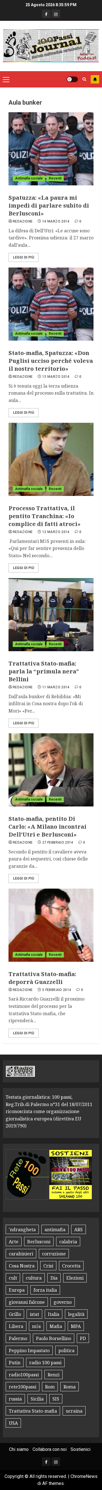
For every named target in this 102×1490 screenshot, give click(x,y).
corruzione (54, 1254)
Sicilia (37, 1399)
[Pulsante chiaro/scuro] (72, 79)
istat (34, 1314)
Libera (16, 1326)
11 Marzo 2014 (56, 687)
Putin (14, 1362)
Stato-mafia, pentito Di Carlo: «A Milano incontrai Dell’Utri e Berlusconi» (47, 826)
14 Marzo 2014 (56, 221)
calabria (68, 1242)
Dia (54, 1278)
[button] (6, 79)
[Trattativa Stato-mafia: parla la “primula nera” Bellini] (51, 614)
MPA (76, 1326)
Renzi (54, 1375)
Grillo (15, 1314)
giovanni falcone (27, 1302)
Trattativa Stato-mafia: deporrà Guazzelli (42, 978)
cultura (34, 1278)
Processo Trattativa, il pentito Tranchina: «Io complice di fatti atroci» (44, 516)
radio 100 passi (45, 1362)
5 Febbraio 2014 (56, 990)
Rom (50, 1387)
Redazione (23, 221)
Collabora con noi (50, 1449)
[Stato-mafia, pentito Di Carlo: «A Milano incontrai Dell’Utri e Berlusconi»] (51, 769)
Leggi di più (23, 257)
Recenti (55, 178)
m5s (36, 1326)
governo (63, 1302)
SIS (55, 1399)
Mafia (56, 1326)
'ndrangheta (22, 1229)
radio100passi (24, 1375)
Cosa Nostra (22, 1266)
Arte (13, 1242)
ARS (78, 1229)
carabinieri (21, 1254)
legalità (76, 1314)
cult (13, 1278)
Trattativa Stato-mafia (33, 1411)
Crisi (48, 1266)
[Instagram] (56, 14)
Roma (69, 1387)
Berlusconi (38, 1242)
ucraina (74, 1411)
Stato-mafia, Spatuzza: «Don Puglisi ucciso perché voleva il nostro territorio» (50, 360)
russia (15, 1399)
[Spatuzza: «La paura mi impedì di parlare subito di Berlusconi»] (51, 148)
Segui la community (95, 79)
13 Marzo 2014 (56, 377)
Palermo (18, 1338)
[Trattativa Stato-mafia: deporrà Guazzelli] (51, 925)
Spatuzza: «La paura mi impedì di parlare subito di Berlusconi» (48, 205)
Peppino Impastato (29, 1350)
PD (83, 1338)
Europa (17, 1290)
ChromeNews (84, 1476)
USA (13, 1423)
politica (66, 1350)
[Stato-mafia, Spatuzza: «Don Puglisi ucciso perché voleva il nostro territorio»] (51, 304)
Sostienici (80, 1449)
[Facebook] (46, 14)
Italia (53, 1314)
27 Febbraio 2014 (57, 842)
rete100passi (22, 1387)
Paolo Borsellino (53, 1338)
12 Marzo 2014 (56, 532)
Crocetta (71, 1266)
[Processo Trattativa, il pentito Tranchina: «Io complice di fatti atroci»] (51, 459)
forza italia (45, 1290)
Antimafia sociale (29, 178)
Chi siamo (19, 1449)
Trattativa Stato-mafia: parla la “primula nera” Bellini (43, 671)
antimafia (54, 1229)
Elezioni (75, 1278)
